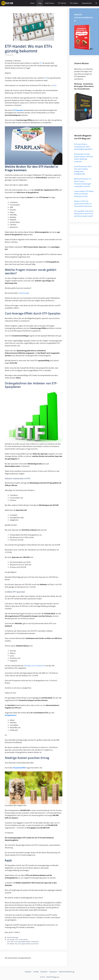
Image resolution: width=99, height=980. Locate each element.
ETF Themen (62, 3)
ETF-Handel (10, 939)
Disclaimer (43, 972)
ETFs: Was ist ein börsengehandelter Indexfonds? (23, 941)
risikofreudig (23, 293)
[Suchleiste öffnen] (96, 3)
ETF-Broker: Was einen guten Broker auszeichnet (23, 944)
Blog (39, 3)
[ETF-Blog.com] (7, 3)
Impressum (53, 972)
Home (32, 3)
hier (54, 85)
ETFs (16, 939)
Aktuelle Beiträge (12, 937)
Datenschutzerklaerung (66, 972)
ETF (41, 63)
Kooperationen (87, 3)
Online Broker (23, 939)
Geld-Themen (49, 3)
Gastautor (28, 972)
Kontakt (35, 972)
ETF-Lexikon (74, 3)
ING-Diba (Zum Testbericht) (34, 665)
